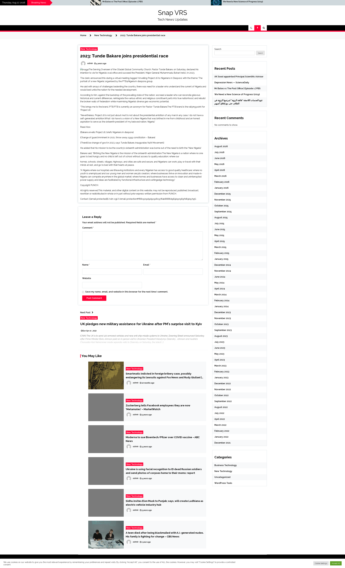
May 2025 (219, 235)
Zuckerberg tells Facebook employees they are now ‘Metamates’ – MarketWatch (158, 407)
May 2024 (219, 282)
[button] (251, 28)
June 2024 (219, 277)
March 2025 (220, 247)
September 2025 (223, 211)
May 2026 (219, 164)
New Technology (89, 49)
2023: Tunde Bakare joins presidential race (124, 55)
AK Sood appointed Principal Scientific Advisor (238, 76)
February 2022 (221, 431)
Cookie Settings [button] (321, 563)
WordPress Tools (223, 483)
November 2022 (222, 389)
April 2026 (219, 170)
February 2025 (221, 253)
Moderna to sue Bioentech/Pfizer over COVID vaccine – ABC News (163, 439)
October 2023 (221, 324)
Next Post (85, 312)
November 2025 (222, 199)
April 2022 (219, 419)
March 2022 (220, 425)
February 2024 (221, 300)
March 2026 (220, 176)
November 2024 (222, 271)
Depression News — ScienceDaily (231, 82)
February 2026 (221, 182)
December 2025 (222, 194)
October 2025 (221, 205)
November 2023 (222, 318)
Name (86, 265)
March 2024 (220, 294)
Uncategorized (222, 477)
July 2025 (219, 223)
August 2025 (220, 217)
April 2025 (219, 241)
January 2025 (221, 259)
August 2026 (221, 146)
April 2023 (219, 360)
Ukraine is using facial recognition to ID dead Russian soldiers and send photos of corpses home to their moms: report (164, 471)
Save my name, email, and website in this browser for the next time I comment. (126, 291)
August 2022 (221, 407)
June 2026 (219, 158)
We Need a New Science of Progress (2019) (185, 2)
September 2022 (223, 401)
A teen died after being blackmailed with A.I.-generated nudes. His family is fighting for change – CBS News (165, 534)
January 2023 (221, 377)
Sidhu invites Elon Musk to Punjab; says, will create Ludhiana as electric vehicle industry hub (164, 502)
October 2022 (221, 395)
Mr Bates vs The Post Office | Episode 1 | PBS (64, 2)
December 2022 (222, 383)
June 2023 (219, 348)
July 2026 (219, 152)
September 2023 (223, 330)
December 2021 (222, 442)
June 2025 (219, 229)
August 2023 (221, 336)
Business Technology (225, 465)
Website (86, 278)
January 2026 (221, 188)
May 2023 (219, 354)
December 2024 (222, 265)
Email (146, 265)
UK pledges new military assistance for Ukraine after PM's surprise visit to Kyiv (141, 324)
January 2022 (221, 437)
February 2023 (221, 371)
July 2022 (219, 413)
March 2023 (220, 365)
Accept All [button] (336, 563)
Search (217, 49)
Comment (88, 227)
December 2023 (222, 312)
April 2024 (219, 288)
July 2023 (219, 342)
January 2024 (221, 306)
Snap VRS (172, 12)
